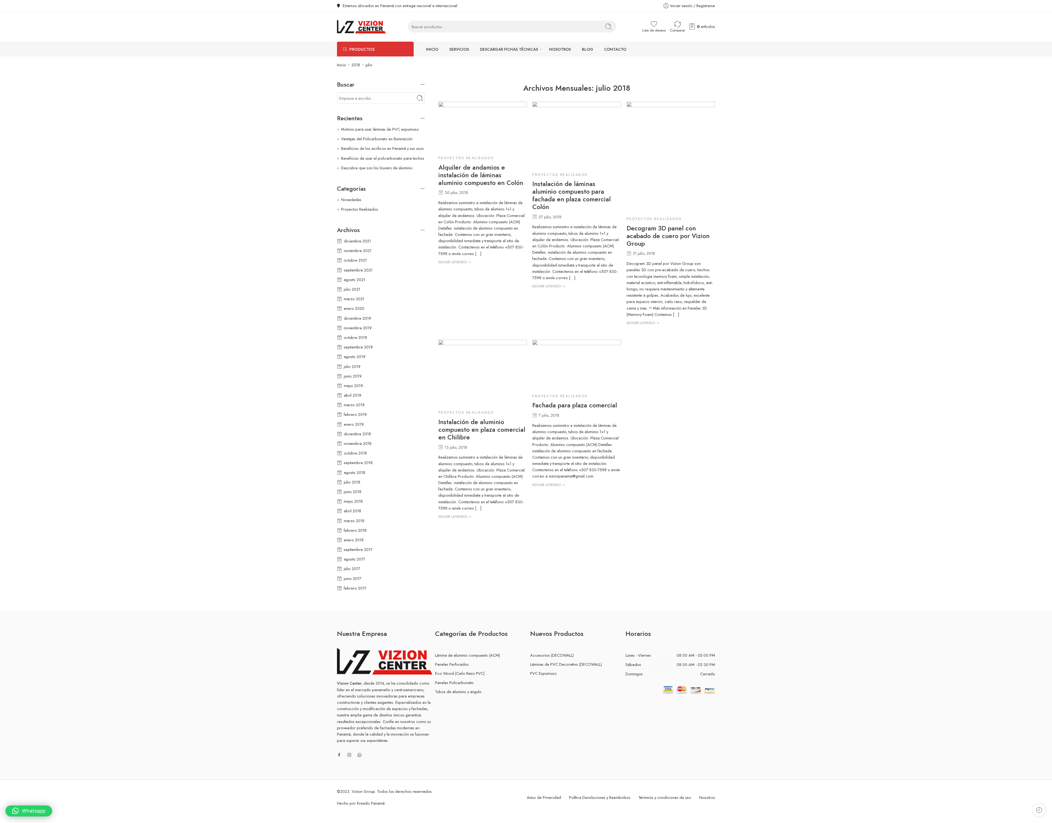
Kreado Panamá (371, 803)
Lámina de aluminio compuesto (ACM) (467, 655)
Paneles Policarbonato (454, 682)
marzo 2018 (354, 521)
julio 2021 (352, 289)
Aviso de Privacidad (544, 797)
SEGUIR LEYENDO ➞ (454, 262)
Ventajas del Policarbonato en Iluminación (377, 139)
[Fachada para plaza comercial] (576, 365)
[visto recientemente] (1039, 810)
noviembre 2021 (357, 250)
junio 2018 (352, 492)
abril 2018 (352, 511)
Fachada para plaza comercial (574, 405)
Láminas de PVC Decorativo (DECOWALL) (566, 664)
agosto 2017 (354, 559)
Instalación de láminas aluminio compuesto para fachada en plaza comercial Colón (571, 195)
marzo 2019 (354, 405)
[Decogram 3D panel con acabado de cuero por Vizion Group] (671, 157)
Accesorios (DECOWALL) (552, 655)
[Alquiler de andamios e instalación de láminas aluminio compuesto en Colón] (482, 127)
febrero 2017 (355, 588)
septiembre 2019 (358, 347)
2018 (355, 65)
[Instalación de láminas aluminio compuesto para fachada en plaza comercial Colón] (576, 135)
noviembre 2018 (357, 443)
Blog (587, 49)
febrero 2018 (355, 530)
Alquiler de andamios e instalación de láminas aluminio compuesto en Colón (480, 175)
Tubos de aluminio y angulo (458, 692)
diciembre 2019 (357, 318)
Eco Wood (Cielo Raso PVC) (460, 673)
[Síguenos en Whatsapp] (359, 755)
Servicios (459, 49)
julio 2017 (352, 568)
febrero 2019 (355, 414)
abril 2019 (352, 395)
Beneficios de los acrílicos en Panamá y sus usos (382, 148)
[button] (28, 810)
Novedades (351, 199)
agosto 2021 (354, 279)
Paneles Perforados (452, 664)
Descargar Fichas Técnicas (509, 49)
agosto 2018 (354, 472)
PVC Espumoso (543, 673)
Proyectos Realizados (466, 158)
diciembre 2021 (357, 241)
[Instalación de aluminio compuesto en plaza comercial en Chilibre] (482, 373)
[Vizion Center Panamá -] (361, 26)
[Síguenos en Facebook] (339, 755)
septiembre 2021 (358, 270)
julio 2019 (352, 366)
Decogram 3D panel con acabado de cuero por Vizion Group (668, 236)
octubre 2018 (355, 453)
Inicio (432, 49)
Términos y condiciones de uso (664, 797)
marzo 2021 (354, 299)
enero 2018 (354, 540)
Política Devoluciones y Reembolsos (599, 797)
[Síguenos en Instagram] (349, 754)
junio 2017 (352, 578)
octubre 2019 (355, 337)
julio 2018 (352, 482)
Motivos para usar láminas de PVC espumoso (380, 129)
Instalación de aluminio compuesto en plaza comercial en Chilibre (481, 429)
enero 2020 (354, 308)
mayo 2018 (353, 501)
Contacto (615, 49)
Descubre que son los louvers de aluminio (377, 168)
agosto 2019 (354, 356)
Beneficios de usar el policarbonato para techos (382, 158)
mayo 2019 (353, 385)
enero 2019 (354, 424)
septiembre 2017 (358, 549)
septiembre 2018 (358, 462)
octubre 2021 (355, 260)
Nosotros (560, 49)
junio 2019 (353, 376)
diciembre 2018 (357, 434)
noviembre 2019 (358, 328)
